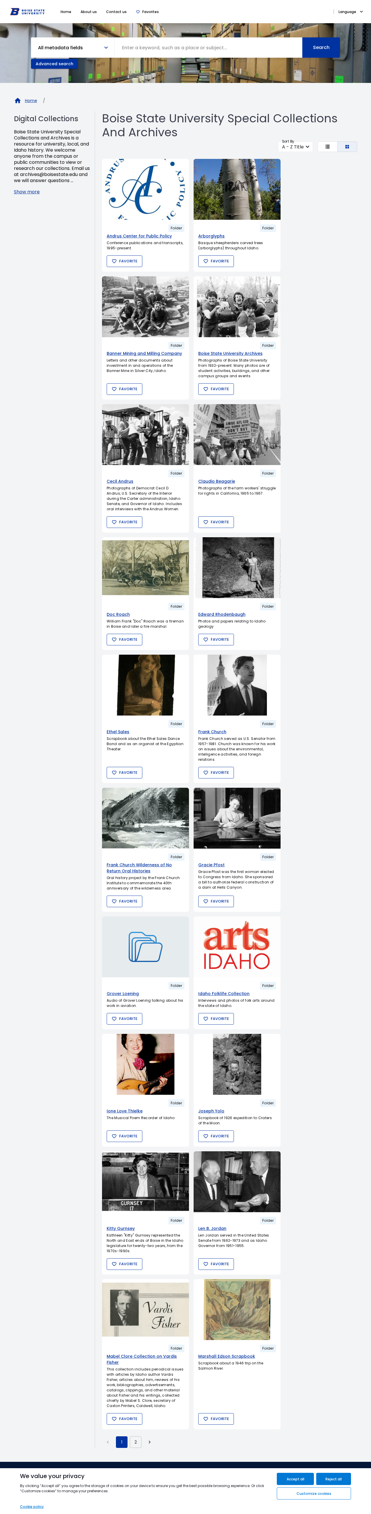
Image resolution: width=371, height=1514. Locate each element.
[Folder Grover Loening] (145, 946)
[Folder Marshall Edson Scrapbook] (237, 1309)
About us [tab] (89, 11)
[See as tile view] (347, 146)
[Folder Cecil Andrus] (145, 434)
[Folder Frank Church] (237, 685)
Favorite (128, 261)
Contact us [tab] (116, 11)
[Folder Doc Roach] (145, 567)
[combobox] (208, 47)
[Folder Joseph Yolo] (237, 1064)
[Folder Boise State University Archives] (237, 306)
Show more (27, 191)
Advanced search (54, 64)
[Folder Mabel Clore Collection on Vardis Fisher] (145, 1309)
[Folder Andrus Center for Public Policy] (145, 189)
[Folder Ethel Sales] (145, 685)
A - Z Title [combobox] (293, 147)
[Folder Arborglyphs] (237, 189)
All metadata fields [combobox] (60, 47)
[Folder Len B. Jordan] (237, 1181)
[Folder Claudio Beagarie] (237, 434)
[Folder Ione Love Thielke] (145, 1064)
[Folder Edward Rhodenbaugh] (237, 567)
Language (347, 11)
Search (321, 47)
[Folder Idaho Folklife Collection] (237, 946)
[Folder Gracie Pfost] (237, 818)
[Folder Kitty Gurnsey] (145, 1181)
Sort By (288, 141)
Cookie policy (32, 1506)
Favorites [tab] (150, 11)
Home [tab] (66, 11)
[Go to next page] (149, 1442)
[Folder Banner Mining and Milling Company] (145, 306)
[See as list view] (328, 146)
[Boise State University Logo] (27, 11)
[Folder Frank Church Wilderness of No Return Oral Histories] (145, 818)
